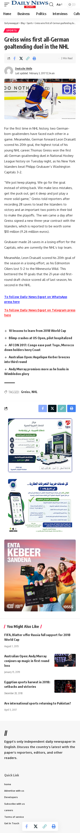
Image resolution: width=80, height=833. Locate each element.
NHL (35, 392)
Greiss (25, 392)
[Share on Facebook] (14, 58)
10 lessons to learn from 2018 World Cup (37, 331)
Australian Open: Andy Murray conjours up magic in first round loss (26, 660)
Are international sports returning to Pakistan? (37, 703)
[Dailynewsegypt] (30, 4)
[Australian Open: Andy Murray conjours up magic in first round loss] (65, 660)
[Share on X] (21, 58)
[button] (8, 4)
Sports (11, 30)
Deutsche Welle (23, 68)
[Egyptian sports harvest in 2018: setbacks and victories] (65, 686)
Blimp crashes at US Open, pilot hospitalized (40, 338)
